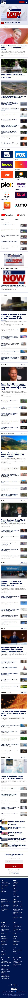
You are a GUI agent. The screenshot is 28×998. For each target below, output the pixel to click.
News (14, 880)
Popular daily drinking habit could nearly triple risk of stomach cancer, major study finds (17, 845)
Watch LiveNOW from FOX (12, 22)
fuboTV (2, 179)
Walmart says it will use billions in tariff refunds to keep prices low (12, 583)
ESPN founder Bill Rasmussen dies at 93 (9, 667)
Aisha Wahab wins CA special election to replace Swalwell (9, 544)
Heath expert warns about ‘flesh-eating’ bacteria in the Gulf (9, 248)
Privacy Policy (15, 872)
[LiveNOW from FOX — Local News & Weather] (3, 2)
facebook (11, 985)
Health (14, 893)
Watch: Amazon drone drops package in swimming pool (9, 603)
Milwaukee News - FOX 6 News (6, 932)
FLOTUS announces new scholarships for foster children (9, 550)
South (14, 899)
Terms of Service (15, 873)
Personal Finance (16, 941)
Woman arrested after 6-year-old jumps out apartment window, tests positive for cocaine (10, 126)
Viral (14, 948)
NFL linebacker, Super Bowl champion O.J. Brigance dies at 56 (9, 674)
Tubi (15, 199)
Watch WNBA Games (5, 976)
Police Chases (16, 890)
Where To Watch (4, 882)
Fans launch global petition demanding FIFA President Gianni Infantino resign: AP (12, 649)
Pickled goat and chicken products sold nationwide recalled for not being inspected (16, 823)
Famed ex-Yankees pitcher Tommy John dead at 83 (9, 680)
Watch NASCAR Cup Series (5, 967)
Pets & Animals (16, 953)
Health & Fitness (6, 692)
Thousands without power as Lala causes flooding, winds (9, 488)
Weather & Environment (8, 433)
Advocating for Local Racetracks (7, 224)
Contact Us (15, 959)
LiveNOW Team (16, 962)
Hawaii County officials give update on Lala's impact (10, 482)
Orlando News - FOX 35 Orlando (17, 904)
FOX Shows (3, 891)
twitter (16, 985)
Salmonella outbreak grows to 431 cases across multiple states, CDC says (9, 738)
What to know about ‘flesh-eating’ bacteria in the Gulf (10, 351)
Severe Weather (4, 940)
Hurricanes (3, 941)
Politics (3, 501)
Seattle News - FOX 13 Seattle (17, 932)
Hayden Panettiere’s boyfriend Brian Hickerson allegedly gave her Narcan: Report (9, 132)
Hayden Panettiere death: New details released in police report (9, 120)
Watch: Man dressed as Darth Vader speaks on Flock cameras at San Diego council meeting (10, 109)
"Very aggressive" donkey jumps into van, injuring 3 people (9, 401)
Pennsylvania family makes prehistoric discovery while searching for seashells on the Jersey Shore (10, 475)
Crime (14, 888)
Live (2, 880)
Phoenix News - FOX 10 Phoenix (17, 924)
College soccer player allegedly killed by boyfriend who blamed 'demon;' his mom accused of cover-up (9, 337)
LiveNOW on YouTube (5, 883)
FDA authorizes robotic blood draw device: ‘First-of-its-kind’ (10, 745)
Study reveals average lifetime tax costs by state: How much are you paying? (10, 610)
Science (3, 948)
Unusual (14, 951)
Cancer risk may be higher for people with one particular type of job (9, 751)
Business (15, 940)
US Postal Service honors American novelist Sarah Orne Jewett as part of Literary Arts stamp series (10, 344)
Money (3, 562)
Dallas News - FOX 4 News (17, 913)
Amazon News (17, 169)
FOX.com (16, 159)
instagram (14, 985)
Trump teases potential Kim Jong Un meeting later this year (10, 408)
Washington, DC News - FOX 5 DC (6, 907)
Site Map (15, 965)
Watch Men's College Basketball (5, 972)
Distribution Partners (17, 961)
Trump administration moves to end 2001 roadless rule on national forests (13, 455)
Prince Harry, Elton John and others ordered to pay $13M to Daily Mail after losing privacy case (10, 143)
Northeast (4, 899)
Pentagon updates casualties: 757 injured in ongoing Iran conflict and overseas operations (13, 97)
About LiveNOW (17, 958)
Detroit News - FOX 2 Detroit (5, 927)
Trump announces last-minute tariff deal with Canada (9, 428)
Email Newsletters (17, 964)
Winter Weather (4, 938)
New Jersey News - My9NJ (5, 910)
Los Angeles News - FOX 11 (17, 927)
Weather (3, 936)
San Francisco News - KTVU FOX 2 (17, 930)
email (19, 985)
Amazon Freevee (4, 169)
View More (23, 365)
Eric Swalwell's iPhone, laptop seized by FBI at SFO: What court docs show (10, 531)
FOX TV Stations (4, 885)
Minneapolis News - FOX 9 (5, 930)
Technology (3, 953)
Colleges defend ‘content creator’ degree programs (9, 801)
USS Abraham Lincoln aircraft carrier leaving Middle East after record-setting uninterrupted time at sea (9, 103)
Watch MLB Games (5, 965)
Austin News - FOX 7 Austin (17, 918)
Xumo (16, 209)
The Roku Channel (18, 189)
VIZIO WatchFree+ (4, 209)
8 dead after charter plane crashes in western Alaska (8, 114)
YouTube (2, 219)
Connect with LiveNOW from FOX (13, 254)
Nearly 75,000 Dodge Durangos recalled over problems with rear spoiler (10, 597)
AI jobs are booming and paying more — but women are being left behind (10, 788)
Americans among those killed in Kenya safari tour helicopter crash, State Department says (9, 414)
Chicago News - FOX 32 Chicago (5, 924)
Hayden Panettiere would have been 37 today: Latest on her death (14, 48)
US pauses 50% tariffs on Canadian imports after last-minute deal (10, 421)
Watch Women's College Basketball (5, 974)
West (14, 922)
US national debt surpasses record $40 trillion (9, 622)
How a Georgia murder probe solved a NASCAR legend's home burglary (9, 662)
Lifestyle (14, 894)
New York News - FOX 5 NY (5, 902)
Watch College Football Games (6, 963)
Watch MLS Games (5, 978)
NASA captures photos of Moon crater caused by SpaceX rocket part (9, 795)
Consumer (15, 943)
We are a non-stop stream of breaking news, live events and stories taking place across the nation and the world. (13, 287)
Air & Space (3, 949)
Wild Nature (3, 954)
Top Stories (15, 882)
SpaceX (2, 951)
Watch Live (22, 2)
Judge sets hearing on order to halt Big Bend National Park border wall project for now (10, 556)
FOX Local (2, 159)
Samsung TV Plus (4, 199)
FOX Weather (4, 887)
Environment (3, 943)
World (14, 885)
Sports (3, 628)
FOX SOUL (3, 890)
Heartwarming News (17, 949)
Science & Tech (5, 757)
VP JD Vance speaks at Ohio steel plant (9, 241)
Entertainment (16, 896)
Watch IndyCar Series (5, 969)
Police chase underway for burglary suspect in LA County (10, 230)
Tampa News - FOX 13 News (18, 907)
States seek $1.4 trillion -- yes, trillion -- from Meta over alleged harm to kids (10, 808)
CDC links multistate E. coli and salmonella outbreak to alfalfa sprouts (9, 137)
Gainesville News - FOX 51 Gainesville (18, 910)
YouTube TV (17, 219)
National (15, 883)
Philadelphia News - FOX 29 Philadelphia (5, 904)
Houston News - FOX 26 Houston (17, 915)
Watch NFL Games (5, 961)
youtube (9, 985)
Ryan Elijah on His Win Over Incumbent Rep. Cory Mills (10, 236)
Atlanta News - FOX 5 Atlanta (17, 902)
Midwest (3, 922)
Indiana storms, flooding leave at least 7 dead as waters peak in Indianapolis (9, 495)
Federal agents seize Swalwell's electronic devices (10, 537)
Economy (15, 938)
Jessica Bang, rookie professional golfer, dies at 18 (10, 687)
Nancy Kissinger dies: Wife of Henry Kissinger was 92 (13, 521)
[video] (23, 225)
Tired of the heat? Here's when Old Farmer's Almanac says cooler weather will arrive (10, 468)
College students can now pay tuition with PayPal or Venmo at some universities (9, 616)
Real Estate (15, 944)
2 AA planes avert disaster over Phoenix (9, 813)
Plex (1, 189)
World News (4, 365)
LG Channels (17, 179)
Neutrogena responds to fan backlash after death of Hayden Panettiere (16, 834)
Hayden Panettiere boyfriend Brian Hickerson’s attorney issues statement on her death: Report (13, 76)
